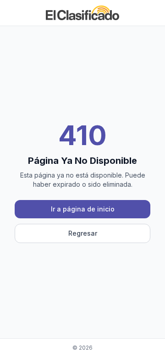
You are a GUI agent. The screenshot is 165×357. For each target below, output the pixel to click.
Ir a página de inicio (83, 209)
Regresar (82, 233)
